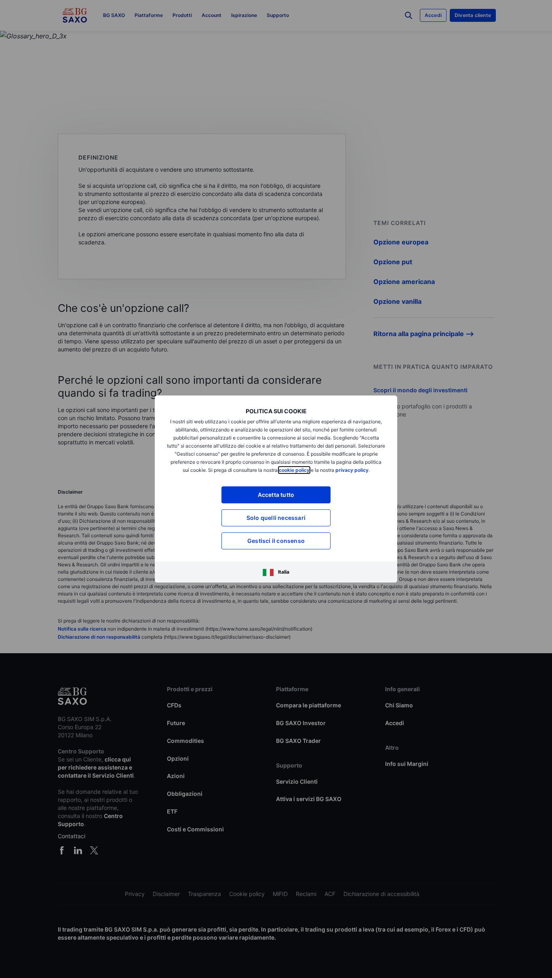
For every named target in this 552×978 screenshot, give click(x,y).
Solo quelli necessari (276, 517)
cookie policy (294, 470)
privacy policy (352, 470)
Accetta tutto (276, 494)
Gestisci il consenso (276, 540)
